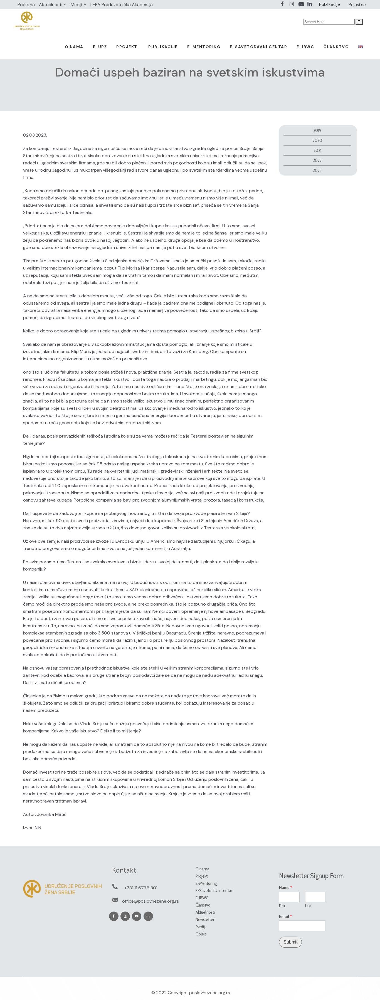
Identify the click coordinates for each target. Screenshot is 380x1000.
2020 (317, 140)
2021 (317, 150)
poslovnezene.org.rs (209, 993)
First (282, 905)
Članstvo (203, 905)
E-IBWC (202, 897)
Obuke (201, 934)
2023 (317, 170)
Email (285, 916)
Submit (290, 942)
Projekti (202, 876)
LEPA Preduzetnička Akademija (121, 5)
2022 (317, 160)
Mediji (76, 5)
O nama (202, 868)
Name (285, 887)
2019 (317, 130)
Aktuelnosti (50, 5)
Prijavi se (357, 5)
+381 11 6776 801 (140, 888)
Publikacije (329, 4)
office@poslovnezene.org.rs (150, 901)
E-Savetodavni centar (214, 890)
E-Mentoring (206, 883)
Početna (26, 5)
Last (308, 905)
